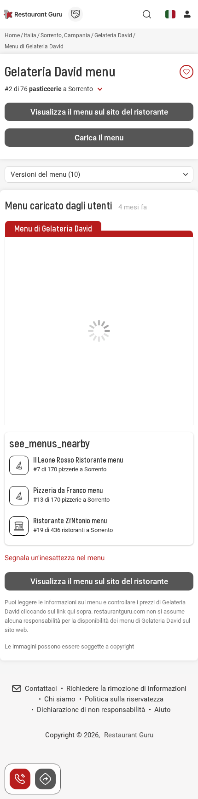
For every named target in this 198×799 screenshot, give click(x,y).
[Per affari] (75, 14)
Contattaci (41, 688)
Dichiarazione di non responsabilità (91, 710)
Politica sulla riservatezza (124, 699)
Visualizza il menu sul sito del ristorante (99, 111)
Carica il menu (99, 137)
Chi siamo (60, 699)
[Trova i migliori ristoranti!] (33, 14)
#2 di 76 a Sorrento (49, 89)
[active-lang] (170, 14)
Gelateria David (43, 71)
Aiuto (162, 710)
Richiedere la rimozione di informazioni (126, 688)
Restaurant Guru (128, 735)
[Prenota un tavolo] (20, 779)
